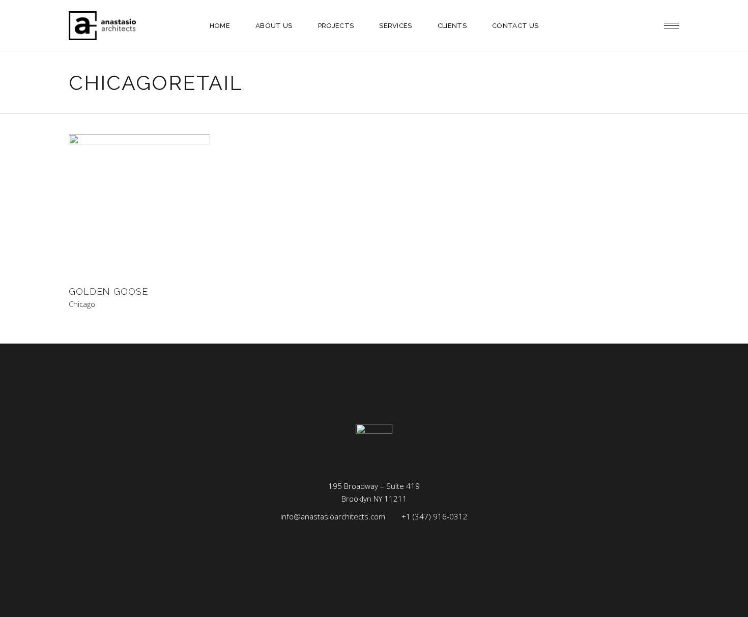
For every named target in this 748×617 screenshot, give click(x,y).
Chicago (82, 304)
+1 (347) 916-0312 (434, 516)
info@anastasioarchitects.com (332, 516)
